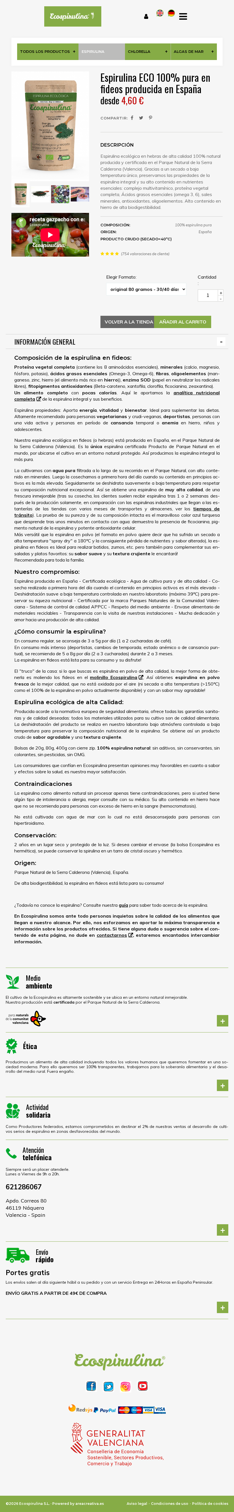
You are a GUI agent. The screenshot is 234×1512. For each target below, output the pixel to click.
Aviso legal (137, 1503)
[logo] (70, 16)
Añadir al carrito (182, 322)
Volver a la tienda (129, 322)
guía (123, 905)
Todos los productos (45, 51)
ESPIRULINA (93, 51)
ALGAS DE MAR (188, 51)
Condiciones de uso (169, 1503)
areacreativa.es (89, 1503)
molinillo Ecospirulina (113, 677)
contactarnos (112, 935)
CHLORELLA (139, 51)
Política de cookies (210, 1503)
